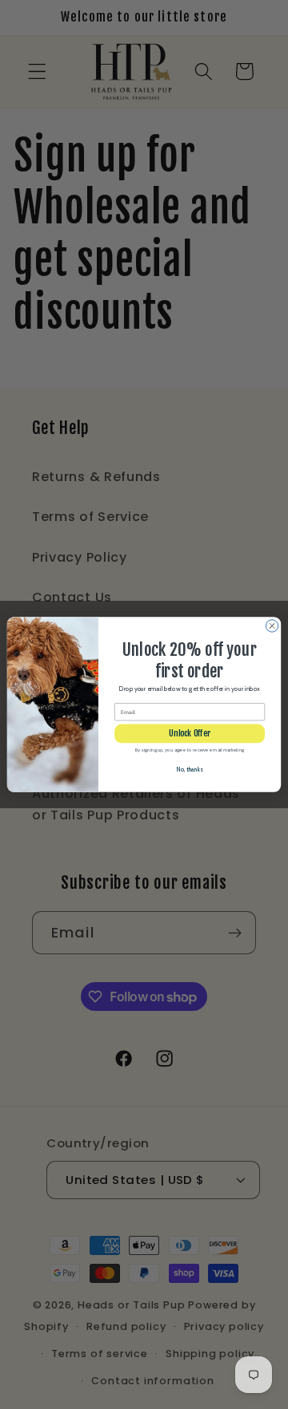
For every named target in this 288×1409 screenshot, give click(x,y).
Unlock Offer (189, 733)
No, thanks (189, 770)
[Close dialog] (272, 626)
